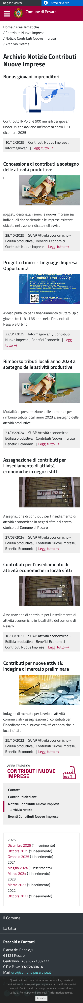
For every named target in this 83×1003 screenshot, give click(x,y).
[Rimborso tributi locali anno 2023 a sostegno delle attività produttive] (49, 387)
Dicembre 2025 (19, 845)
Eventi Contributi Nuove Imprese (33, 816)
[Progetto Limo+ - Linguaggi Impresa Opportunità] (49, 288)
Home (7, 27)
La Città (9, 928)
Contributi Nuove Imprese (24, 32)
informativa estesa (61, 992)
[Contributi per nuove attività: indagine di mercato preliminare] (49, 689)
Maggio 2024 (18, 868)
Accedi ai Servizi (59, 3)
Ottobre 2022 (18, 896)
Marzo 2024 (17, 873)
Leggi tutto (41, 148)
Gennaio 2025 (18, 856)
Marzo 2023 (17, 885)
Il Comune (11, 918)
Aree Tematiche (27, 27)
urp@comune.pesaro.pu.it (31, 972)
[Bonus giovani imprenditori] (49, 97)
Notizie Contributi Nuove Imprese (30, 38)
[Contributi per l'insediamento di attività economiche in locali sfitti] (49, 590)
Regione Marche (13, 3)
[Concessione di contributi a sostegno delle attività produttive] (49, 190)
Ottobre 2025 (18, 851)
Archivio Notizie (17, 44)
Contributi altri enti (22, 797)
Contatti (14, 790)
